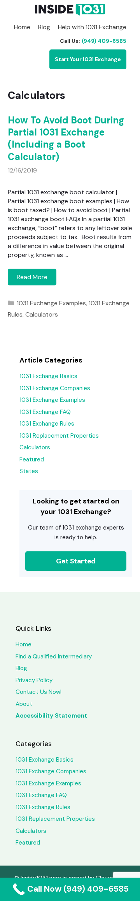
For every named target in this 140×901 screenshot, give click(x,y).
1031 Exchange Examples (51, 303)
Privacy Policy (34, 680)
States (28, 471)
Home (22, 27)
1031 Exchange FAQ (45, 412)
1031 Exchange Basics (48, 376)
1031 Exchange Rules (46, 424)
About (24, 704)
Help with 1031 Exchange (92, 27)
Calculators (41, 314)
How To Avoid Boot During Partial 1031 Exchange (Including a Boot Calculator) (66, 138)
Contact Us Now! (38, 692)
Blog (44, 27)
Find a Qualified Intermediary (54, 656)
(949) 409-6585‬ (104, 40)
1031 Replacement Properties (59, 436)
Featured (31, 459)
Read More (36, 279)
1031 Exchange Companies (54, 388)
